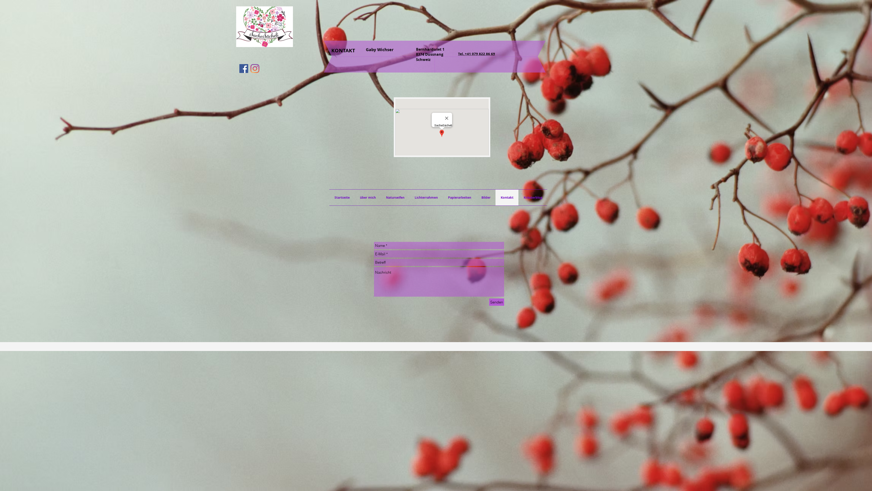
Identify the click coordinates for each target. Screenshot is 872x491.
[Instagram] (254, 68)
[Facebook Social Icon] (243, 68)
